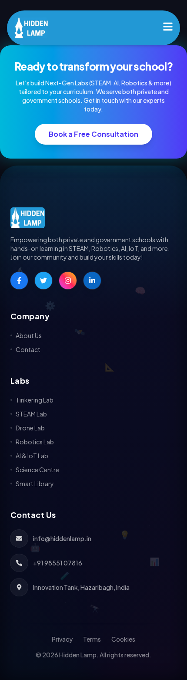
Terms (92, 639)
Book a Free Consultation (93, 134)
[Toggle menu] (168, 26)
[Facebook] (19, 280)
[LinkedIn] (92, 280)
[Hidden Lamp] (93, 217)
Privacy (62, 639)
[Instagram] (68, 280)
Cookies (123, 639)
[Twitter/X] (43, 280)
